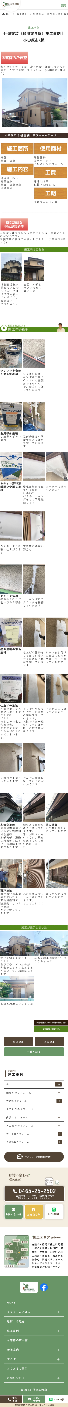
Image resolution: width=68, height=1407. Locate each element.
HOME (11, 1302)
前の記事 (18, 1041)
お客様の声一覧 (17, 1340)
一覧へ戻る (34, 1051)
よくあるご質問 (17, 1368)
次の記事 (49, 1041)
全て (33, 1084)
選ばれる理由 (16, 1321)
